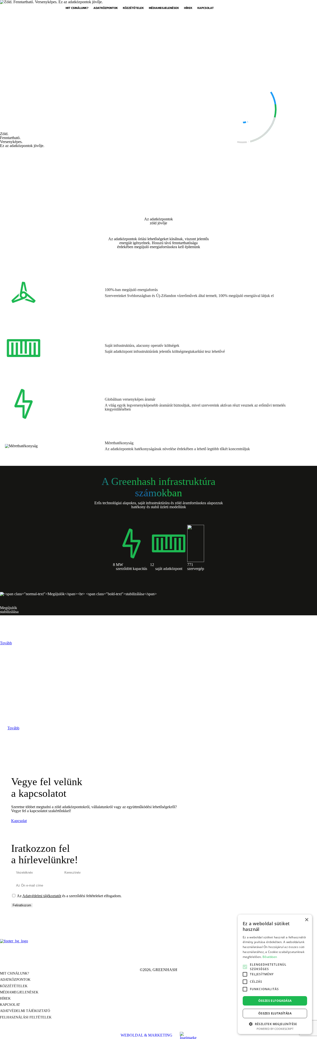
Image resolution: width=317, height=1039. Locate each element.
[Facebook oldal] (146, 959)
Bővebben (270, 957)
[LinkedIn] (158, 959)
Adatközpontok (105, 8)
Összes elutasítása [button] (274, 1013)
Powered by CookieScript (275, 1029)
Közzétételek (133, 8)
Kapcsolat (205, 8)
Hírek (188, 8)
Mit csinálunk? (77, 8)
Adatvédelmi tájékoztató (25, 1011)
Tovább (6, 643)
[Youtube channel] (171, 959)
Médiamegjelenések (164, 8)
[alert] (275, 974)
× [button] (306, 920)
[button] (275, 1023)
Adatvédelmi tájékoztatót (41, 896)
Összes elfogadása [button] (275, 1001)
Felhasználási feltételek (26, 1017)
